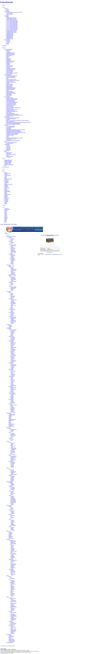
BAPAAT (8, 119)
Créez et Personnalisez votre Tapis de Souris (14, 107)
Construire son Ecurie (10, 106)
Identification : (9, 128)
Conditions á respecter (10, 135)
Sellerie (5, 220)
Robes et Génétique (10, 70)
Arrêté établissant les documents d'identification (14, 131)
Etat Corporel (9, 58)
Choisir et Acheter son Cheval (11, 79)
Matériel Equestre (9, 85)
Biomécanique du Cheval (11, 54)
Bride (7, 78)
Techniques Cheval (7, 163)
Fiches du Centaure (10, 84)
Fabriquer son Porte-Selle (11, 110)
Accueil (1, 224)
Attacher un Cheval (10, 97)
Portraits (5, 193)
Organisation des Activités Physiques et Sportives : (15, 137)
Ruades (8, 43)
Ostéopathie (8, 63)
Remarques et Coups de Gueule (12, 142)
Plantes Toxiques (9, 66)
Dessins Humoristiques (8, 178)
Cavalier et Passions (48, 254)
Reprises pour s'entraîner (10, 92)
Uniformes (6, 201)
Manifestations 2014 (10, 38)
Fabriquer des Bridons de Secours (12, 98)
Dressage (5, 179)
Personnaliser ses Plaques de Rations (12, 114)
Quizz (3, 207)
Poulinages (6, 196)
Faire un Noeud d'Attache (11, 101)
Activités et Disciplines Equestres (12, 75)
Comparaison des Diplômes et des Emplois (13, 124)
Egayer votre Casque (10, 108)
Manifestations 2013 (10, 37)
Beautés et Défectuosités (10, 53)
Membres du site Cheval (8, 184)
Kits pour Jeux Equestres (11, 113)
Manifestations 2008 (10, 34)
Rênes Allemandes (9, 91)
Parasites (8, 64)
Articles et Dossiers (7, 224)
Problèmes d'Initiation (7, 161)
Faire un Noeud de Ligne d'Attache (12, 102)
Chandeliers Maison (10, 105)
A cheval (8, 42)
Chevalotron (8, 146)
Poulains (5, 195)
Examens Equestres (10, 83)
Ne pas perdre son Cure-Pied (11, 103)
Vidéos (8, 10)
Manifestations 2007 (10, 33)
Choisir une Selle (9, 55)
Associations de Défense (10, 52)
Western (5, 203)
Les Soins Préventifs (10, 71)
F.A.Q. (3, 158)
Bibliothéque (4, 45)
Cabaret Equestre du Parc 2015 (11, 18)
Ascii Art (8, 145)
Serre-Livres (6, 199)
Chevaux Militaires (7, 175)
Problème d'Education (8, 160)
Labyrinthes (8, 147)
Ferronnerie (6, 181)
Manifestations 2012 (10, 36)
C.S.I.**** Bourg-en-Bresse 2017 (12, 29)
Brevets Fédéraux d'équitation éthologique (13, 123)
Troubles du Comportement (8, 164)
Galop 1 (5, 211)
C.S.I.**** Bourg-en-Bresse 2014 (12, 26)
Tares (5, 222)
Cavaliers (5, 174)
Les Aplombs (9, 51)
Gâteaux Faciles (9, 112)
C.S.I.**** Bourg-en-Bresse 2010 (12, 23)
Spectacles (6, 200)
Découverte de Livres (10, 81)
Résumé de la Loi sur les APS (11, 138)
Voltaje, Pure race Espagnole (11, 154)
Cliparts (5, 176)
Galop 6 (5, 215)
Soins (5, 221)
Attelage (5, 172)
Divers (8, 44)
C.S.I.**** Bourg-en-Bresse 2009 (12, 22)
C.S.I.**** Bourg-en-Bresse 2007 (12, 20)
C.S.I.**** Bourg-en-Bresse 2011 (12, 24)
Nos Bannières (6, 150)
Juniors (5, 218)
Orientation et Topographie (11, 88)
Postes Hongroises (7, 194)
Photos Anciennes (7, 190)
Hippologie (8, 59)
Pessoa (8, 90)
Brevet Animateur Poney (10, 121)
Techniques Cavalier (7, 162)
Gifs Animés (6, 182)
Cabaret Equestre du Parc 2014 (11, 17)
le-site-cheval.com (6, 2)
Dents (7, 57)
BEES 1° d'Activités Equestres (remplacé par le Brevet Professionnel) (18, 120)
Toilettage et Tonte (9, 73)
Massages (8, 62)
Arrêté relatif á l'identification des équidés (13, 130)
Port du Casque (9, 127)
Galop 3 (5, 213)
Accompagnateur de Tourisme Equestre (13, 117)
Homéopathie (9, 60)
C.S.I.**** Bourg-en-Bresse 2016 (12, 28)
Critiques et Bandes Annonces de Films (13, 80)
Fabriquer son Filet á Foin (11, 100)
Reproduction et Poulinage (11, 68)
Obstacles (6, 187)
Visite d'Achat (9, 95)
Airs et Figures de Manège (11, 76)
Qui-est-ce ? (8, 149)
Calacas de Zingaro (10, 13)
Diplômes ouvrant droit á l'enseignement (13, 140)
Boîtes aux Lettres (7, 173)
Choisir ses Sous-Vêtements (11, 77)
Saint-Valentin (6, 198)
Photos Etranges (7, 191)
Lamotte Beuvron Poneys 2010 (12, 30)
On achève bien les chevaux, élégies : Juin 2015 (14, 12)
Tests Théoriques (9, 94)
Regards (5, 197)
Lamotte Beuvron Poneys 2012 (12, 32)
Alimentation (9, 50)
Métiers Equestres (9, 86)
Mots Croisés (9, 148)
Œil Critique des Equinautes (11, 87)
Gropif (8, 155)
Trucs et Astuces (14, 224)
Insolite (8, 9)
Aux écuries (8, 41)
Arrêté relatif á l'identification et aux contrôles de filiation (16, 129)
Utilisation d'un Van (10, 115)
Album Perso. (9, 153)
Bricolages (8, 40)
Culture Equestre (7, 209)
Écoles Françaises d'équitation (11, 82)
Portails (5, 192)
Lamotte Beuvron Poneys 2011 (11, 31)
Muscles (5, 219)
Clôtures (8, 56)
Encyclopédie (6, 180)
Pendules (5, 189)
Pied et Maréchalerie (10, 65)
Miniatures (6, 185)
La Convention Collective (11, 126)
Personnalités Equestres (10, 89)
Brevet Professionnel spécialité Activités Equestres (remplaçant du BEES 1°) (19, 122)
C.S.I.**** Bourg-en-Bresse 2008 (12, 21)
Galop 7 (5, 216)
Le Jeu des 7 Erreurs (10, 143)
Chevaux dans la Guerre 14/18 (11, 19)
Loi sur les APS (9, 139)
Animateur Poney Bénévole (11, 118)
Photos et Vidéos (9, 152)
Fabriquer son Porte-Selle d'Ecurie (12, 111)
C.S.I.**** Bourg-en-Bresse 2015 (12, 27)
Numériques (6, 186)
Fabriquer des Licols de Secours (12, 99)
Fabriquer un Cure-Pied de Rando (12, 109)
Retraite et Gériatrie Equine (11, 69)
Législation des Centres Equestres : (12, 134)
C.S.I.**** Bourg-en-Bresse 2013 (12, 25)
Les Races (8, 67)
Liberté (5, 183)
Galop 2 (5, 212)
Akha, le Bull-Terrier (10, 156)
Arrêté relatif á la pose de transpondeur (13, 133)
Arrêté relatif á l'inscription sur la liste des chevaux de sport (16, 132)
